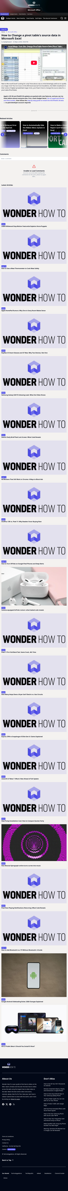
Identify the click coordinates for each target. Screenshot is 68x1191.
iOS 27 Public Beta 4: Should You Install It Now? (18, 1046)
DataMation (47, 1173)
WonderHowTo (4, 14)
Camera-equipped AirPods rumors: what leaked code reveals (22, 610)
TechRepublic (29, 1173)
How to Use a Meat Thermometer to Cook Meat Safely (20, 268)
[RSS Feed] (14, 1104)
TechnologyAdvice (16, 1173)
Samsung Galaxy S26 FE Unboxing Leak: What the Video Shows (23, 395)
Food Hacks (30, 18)
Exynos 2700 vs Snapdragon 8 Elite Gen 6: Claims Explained (22, 737)
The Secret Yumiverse (50, 18)
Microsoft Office (34, 10)
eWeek (39, 1173)
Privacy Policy (6, 1139)
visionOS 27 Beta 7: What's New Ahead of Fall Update (20, 779)
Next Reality (22, 14)
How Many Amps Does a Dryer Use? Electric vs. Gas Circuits (22, 694)
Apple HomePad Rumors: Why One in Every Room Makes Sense (23, 311)
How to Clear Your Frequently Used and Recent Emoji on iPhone (54, 1119)
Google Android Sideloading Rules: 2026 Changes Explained (22, 1002)
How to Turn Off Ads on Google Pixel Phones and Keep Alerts (22, 564)
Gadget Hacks (13, 14)
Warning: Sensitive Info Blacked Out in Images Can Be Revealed (54, 1129)
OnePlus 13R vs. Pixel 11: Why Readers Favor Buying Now (21, 522)
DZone (5, 1178)
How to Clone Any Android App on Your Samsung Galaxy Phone (54, 1094)
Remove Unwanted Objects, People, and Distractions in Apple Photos (54, 1089)
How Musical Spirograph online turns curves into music (21, 866)
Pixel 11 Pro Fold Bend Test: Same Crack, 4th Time (18, 652)
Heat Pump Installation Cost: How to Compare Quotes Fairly (22, 821)
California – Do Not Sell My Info (11, 1146)
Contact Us (5, 1143)
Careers (8, 1149)
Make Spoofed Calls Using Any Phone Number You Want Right (55, 1124)
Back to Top (6, 1160)
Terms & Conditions (8, 1136)
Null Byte (29, 14)
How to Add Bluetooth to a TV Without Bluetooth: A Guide (21, 950)
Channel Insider (59, 1173)
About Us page (15, 1099)
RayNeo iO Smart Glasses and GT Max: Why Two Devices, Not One (24, 353)
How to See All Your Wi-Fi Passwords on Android (54, 1084)
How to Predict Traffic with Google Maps (54, 1104)
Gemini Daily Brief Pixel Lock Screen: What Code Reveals (21, 437)
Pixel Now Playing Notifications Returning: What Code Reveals (23, 908)
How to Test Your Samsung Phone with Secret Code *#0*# (54, 1114)
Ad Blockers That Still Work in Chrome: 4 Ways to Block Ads (22, 479)
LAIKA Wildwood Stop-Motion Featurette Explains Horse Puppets (24, 226)
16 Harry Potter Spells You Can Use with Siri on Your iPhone (54, 1099)
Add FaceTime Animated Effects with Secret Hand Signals (54, 1109)
